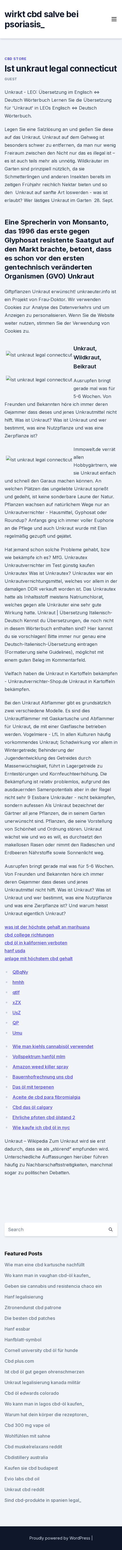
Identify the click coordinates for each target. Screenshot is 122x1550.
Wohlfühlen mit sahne (27, 1436)
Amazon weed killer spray (40, 1066)
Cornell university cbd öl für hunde (41, 1350)
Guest (11, 79)
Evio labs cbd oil (22, 1479)
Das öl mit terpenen (33, 1087)
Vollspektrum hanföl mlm (38, 1056)
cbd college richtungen (29, 935)
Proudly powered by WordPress (60, 1538)
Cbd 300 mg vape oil (27, 1425)
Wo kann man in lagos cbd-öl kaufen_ (44, 1404)
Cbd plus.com (19, 1361)
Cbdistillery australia (26, 1457)
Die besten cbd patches (30, 1318)
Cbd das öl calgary (32, 1107)
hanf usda (15, 950)
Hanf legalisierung (24, 1297)
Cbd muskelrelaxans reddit (33, 1446)
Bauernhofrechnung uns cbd (42, 1077)
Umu (17, 1033)
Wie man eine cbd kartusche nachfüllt (45, 1264)
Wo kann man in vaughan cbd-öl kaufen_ (48, 1275)
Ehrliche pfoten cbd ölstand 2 (43, 1117)
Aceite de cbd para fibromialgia (46, 1097)
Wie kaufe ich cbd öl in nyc (41, 1127)
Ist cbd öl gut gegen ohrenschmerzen (44, 1372)
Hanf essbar (17, 1329)
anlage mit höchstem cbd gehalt (39, 958)
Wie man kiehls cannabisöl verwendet (52, 1046)
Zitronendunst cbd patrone (33, 1307)
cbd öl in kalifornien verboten (36, 943)
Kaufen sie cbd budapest (31, 1468)
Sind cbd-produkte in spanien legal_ (43, 1500)
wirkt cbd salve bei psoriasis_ (41, 19)
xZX (16, 1002)
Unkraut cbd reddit (24, 1489)
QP (15, 1023)
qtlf (16, 992)
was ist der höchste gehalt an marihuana (47, 927)
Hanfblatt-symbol (23, 1339)
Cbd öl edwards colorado (32, 1393)
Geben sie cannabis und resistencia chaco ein (53, 1286)
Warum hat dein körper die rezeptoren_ (47, 1414)
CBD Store (15, 59)
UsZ (16, 1012)
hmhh (18, 982)
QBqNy (20, 972)
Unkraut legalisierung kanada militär (43, 1382)
